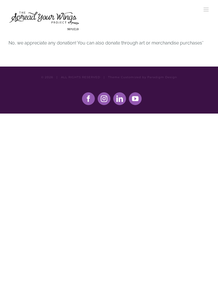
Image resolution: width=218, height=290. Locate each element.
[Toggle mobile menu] (206, 9)
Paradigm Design (162, 77)
